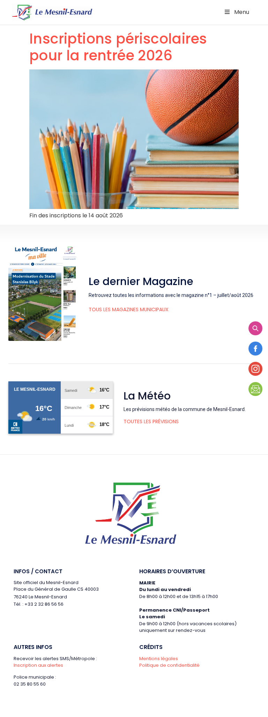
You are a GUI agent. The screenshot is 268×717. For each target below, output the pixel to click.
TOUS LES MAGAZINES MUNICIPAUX (129, 309)
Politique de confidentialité (169, 665)
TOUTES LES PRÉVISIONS (151, 421)
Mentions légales (158, 658)
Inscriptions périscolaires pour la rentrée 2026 (118, 47)
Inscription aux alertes (38, 665)
